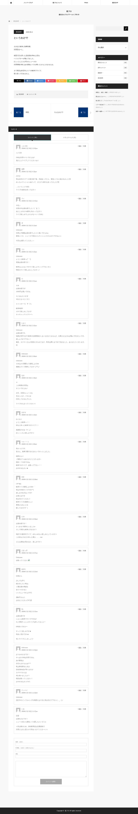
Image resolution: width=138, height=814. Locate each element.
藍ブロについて (57, 2)
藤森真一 (112, 73)
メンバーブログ (28, 2)
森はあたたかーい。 (101, 96)
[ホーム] (11, 2)
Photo (86, 2)
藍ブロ (69, 11)
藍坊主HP (115, 2)
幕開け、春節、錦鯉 (101, 92)
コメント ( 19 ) (32, 137)
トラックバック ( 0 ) (69, 137)
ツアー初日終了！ (101, 104)
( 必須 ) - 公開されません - (25, 747)
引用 (84, 146)
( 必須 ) (19, 741)
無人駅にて (99, 100)
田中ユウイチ (112, 67)
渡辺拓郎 (19, 32)
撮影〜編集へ (100, 111)
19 (35, 94)
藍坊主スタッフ (112, 62)
